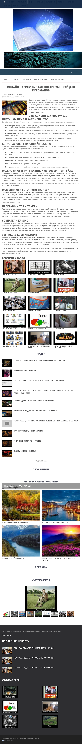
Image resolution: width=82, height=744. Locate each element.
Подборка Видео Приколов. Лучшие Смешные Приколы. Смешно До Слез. (46, 421)
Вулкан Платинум (47, 100)
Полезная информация (15, 94)
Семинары (60, 72)
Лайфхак (44, 72)
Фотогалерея (22, 2)
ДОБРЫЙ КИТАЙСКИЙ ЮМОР (25, 371)
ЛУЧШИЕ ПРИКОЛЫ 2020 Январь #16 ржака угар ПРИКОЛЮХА (39, 381)
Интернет (7, 6)
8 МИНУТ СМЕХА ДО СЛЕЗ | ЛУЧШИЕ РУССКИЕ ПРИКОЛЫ (36, 411)
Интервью (40, 2)
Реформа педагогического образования (34, 648)
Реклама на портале (19, 6)
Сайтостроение (32, 72)
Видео (31, 2)
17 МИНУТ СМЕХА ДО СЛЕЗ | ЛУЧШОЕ (28, 431)
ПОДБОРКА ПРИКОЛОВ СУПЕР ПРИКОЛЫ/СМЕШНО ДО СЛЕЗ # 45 (39, 361)
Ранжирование (19, 72)
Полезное (61, 2)
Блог (9, 72)
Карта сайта (6, 635)
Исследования (73, 72)
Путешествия (50, 2)
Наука (52, 72)
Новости (11, 2)
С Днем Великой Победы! (25, 451)
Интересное (71, 2)
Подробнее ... (41, 461)
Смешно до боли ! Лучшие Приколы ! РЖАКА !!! (34, 401)
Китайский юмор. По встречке (27, 441)
